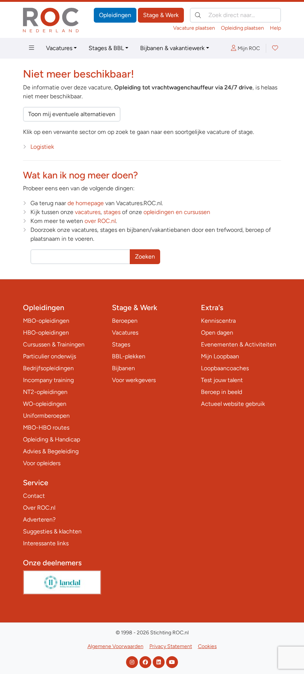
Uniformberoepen (46, 415)
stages (111, 212)
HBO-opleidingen (46, 332)
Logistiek (42, 146)
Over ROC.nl (39, 507)
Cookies (207, 646)
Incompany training (48, 380)
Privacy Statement (170, 646)
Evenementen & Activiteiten (238, 344)
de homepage (85, 203)
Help (275, 28)
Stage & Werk (161, 15)
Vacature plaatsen (194, 28)
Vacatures (59, 48)
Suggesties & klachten (52, 531)
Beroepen (125, 320)
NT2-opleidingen (45, 391)
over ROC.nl (100, 220)
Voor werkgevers (134, 380)
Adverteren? (39, 519)
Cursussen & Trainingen (54, 344)
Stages (121, 344)
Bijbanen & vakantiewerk (172, 48)
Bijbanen (123, 368)
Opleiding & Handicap (51, 439)
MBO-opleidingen (46, 320)
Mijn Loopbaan (220, 356)
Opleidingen (115, 15)
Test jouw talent (222, 380)
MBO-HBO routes (46, 427)
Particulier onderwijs (49, 356)
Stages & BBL (106, 48)
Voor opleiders (41, 463)
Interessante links (46, 543)
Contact (34, 495)
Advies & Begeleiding (51, 451)
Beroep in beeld (221, 391)
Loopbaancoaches (225, 368)
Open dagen (217, 332)
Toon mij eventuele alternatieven (71, 114)
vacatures (87, 212)
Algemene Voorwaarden (115, 646)
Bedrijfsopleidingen (48, 368)
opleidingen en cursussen (176, 212)
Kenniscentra (218, 320)
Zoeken (145, 256)
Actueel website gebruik (233, 403)
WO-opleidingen (44, 403)
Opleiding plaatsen (242, 28)
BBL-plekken (128, 356)
